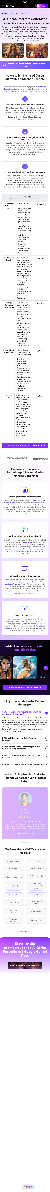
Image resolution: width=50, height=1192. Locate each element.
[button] (45, 668)
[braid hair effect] (37, 50)
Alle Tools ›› (25, 932)
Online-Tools (14, 13)
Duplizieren (40, 204)
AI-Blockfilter (13, 895)
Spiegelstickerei (27, 542)
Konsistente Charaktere (14, 911)
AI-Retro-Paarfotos (13, 862)
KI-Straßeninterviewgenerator (13, 876)
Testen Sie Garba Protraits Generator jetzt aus (25, 446)
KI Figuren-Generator (13, 920)
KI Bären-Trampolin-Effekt (36, 902)
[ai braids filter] (13, 50)
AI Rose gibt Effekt (36, 876)
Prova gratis (42, 6)
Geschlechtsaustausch (36, 868)
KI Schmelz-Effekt (14, 902)
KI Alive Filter (36, 895)
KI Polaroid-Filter (36, 920)
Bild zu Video (13, 868)
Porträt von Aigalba (16, 34)
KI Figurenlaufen (36, 911)
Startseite (5, 13)
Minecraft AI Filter (14, 886)
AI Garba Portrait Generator (28, 108)
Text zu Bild (36, 862)
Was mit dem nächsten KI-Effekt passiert (36, 886)
